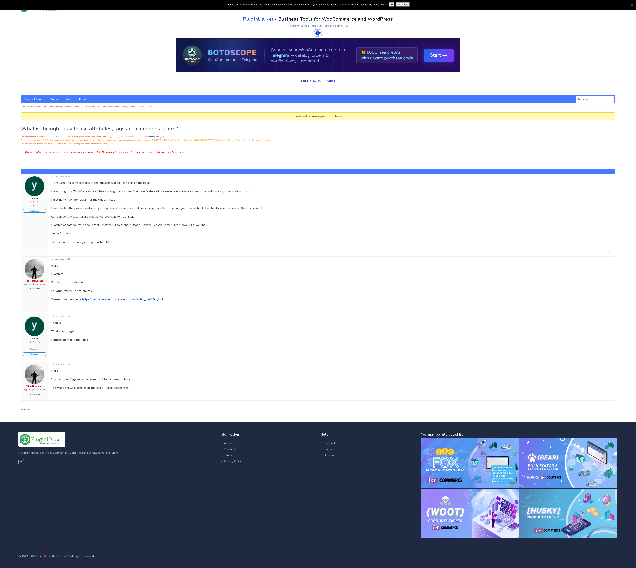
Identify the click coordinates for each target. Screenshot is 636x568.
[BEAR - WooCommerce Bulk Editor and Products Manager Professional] (568, 463)
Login (68, 99)
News (328, 449)
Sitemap (228, 455)
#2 (610, 309)
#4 (610, 397)
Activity (54, 99)
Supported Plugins (34, 99)
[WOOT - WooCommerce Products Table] (470, 514)
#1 (610, 251)
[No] (632, 5)
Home (305, 81)
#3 (610, 357)
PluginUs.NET (60, 556)
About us (229, 443)
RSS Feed (28, 410)
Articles (329, 455)
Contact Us (230, 449)
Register (83, 99)
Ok (391, 4)
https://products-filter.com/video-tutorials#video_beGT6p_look (123, 299)
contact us (153, 137)
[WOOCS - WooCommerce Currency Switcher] (470, 463)
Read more (402, 4)
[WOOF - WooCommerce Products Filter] (568, 514)
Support (329, 443)
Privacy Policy (232, 461)
